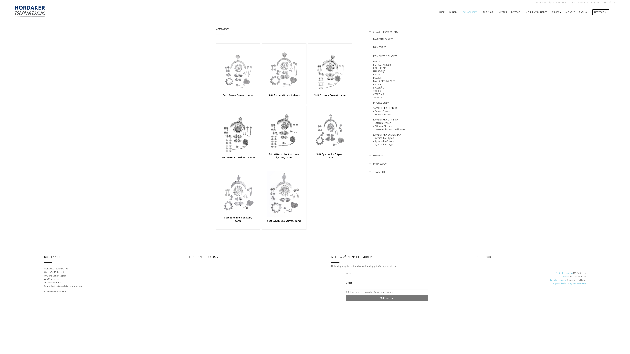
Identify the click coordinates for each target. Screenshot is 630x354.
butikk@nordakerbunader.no (66, 286)
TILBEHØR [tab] (379, 171)
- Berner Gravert (381, 111)
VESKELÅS (378, 94)
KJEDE (376, 74)
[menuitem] (595, 2)
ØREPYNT (378, 97)
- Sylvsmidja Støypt (383, 144)
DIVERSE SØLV (381, 102)
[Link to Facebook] (610, 2)
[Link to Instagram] (614, 2)
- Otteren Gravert (382, 122)
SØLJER (377, 90)
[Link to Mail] (605, 2)
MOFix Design (579, 273)
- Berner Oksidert (382, 114)
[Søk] (614, 12)
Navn (348, 273)
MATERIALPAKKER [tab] (383, 39)
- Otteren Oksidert (382, 126)
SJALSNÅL (378, 87)
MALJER (377, 77)
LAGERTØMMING (383, 32)
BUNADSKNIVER (382, 64)
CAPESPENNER (381, 67)
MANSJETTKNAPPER (384, 81)
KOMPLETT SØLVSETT (385, 56)
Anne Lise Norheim (577, 276)
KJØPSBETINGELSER (55, 291)
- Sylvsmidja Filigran (383, 137)
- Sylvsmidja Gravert (383, 141)
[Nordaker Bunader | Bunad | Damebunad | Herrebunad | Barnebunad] (29, 12)
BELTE (376, 61)
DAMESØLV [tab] (379, 47)
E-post (349, 282)
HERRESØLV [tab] (379, 155)
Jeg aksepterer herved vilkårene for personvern (372, 292)
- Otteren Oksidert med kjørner (389, 129)
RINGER (377, 84)
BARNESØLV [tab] (380, 163)
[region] (390, 100)
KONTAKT (596, 2)
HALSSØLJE (379, 71)
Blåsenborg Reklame (576, 280)
